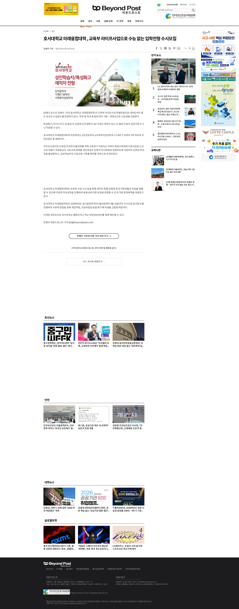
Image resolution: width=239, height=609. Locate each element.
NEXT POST (86, 26)
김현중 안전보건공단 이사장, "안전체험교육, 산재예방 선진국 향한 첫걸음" (128, 427)
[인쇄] (193, 48)
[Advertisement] (94, 169)
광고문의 (192, 5)
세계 (129, 21)
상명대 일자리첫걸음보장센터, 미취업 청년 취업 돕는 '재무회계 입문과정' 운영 (128, 345)
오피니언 (156, 150)
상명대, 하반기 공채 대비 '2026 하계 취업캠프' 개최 (59, 509)
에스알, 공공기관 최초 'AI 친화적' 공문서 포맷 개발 (93, 427)
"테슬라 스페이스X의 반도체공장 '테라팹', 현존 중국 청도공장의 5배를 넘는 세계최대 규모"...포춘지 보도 (94, 548)
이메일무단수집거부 (114, 569)
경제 (82, 21)
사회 (98, 21)
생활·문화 (108, 21)
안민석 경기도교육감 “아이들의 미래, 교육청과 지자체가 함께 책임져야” (93, 345)
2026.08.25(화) (172, 5)
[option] (62, 9)
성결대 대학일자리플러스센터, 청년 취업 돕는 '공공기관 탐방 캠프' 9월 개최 (93, 509)
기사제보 (59, 569)
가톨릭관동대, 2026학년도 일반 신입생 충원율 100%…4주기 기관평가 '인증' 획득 (128, 509)
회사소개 (183, 5)
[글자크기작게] (185, 48)
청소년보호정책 (98, 569)
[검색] (193, 10)
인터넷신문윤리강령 (132, 569)
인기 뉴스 (156, 55)
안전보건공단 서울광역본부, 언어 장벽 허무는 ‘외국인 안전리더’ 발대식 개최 (59, 427)
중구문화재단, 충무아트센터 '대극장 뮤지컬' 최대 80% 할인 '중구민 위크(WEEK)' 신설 (58, 345)
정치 (90, 21)
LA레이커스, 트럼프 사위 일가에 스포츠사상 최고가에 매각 (127, 547)
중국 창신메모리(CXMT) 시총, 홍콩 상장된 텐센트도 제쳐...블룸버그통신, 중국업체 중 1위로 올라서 (59, 548)
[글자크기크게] (189, 48)
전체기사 (139, 21)
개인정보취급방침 (82, 569)
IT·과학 (120, 21)
